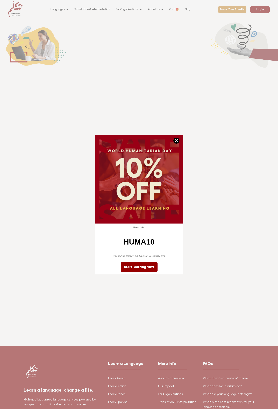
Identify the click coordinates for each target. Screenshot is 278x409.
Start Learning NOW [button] (139, 267)
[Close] (176, 140)
